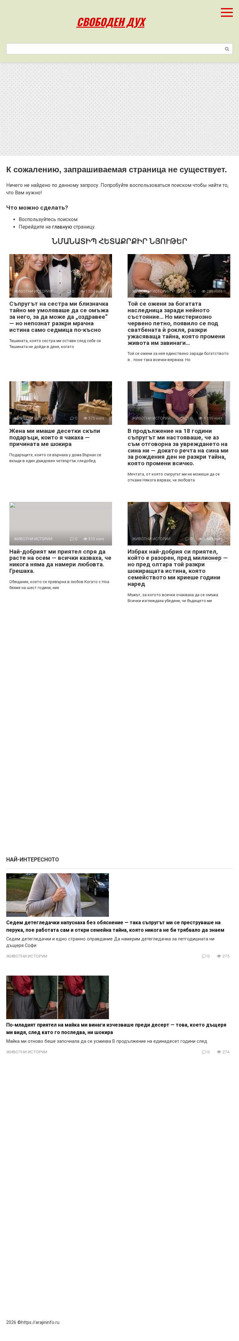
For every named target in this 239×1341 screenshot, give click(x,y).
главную (62, 227)
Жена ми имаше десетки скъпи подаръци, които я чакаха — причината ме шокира (54, 437)
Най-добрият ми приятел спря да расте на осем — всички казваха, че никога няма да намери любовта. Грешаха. (60, 561)
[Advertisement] (119, 109)
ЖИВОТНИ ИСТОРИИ (26, 956)
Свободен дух (110, 21)
